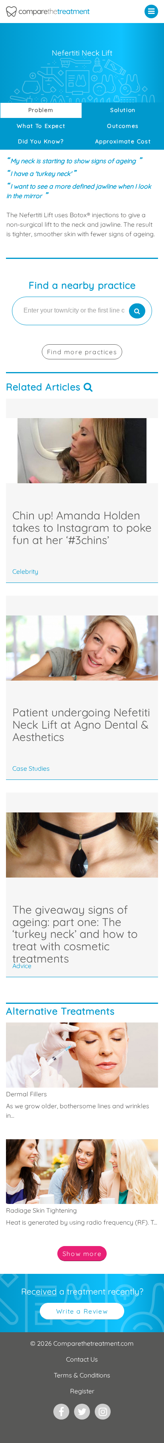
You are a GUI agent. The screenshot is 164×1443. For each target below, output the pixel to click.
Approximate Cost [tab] (123, 141)
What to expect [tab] (41, 125)
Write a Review (82, 1311)
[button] (153, 11)
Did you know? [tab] (41, 141)
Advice (21, 966)
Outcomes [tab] (123, 125)
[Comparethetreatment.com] (61, 11)
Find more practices (82, 352)
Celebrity (25, 571)
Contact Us (82, 1359)
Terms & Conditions (82, 1375)
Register (82, 1391)
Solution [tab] (123, 110)
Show (82, 1254)
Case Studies (31, 768)
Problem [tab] (41, 110)
